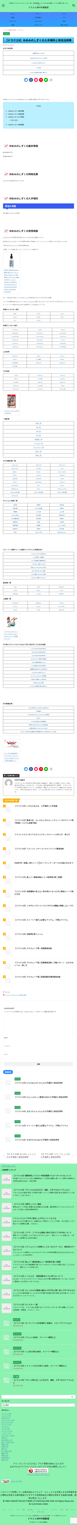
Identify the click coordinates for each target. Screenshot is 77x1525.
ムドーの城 (61, 511)
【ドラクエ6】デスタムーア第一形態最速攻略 (33, 948)
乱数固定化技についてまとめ (38, 53)
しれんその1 (62, 475)
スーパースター (61, 606)
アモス (62, 316)
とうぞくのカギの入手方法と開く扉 (38, 648)
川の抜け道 (61, 504)
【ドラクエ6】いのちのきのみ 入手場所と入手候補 (36, 806)
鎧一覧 (38, 427)
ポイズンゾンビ (15, 468)
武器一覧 (38, 423)
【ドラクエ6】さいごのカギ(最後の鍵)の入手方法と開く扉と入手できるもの (44, 1290)
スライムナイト (40, 339)
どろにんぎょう (15, 333)
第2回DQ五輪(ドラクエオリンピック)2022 (38, 728)
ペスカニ (62, 385)
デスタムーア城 (38, 532)
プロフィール (38, 25)
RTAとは (38, 717)
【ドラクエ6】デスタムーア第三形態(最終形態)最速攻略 (37, 977)
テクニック (13, 21)
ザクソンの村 (62, 388)
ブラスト (15, 475)
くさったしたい (40, 333)
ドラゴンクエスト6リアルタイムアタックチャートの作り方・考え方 (42, 834)
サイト (6, 1054)
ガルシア (38, 471)
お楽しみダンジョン (62, 532)
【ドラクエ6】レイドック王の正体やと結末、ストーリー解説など (40, 1366)
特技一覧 (38, 455)
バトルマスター (15, 602)
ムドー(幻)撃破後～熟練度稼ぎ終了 (38, 560)
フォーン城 (40, 385)
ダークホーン (15, 343)
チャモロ (38, 316)
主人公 (5, 237)
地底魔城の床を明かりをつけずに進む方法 (38, 669)
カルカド (62, 359)
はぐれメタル (63, 343)
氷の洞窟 (62, 521)
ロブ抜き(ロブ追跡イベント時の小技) (38, 679)
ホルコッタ (40, 382)
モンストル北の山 (15, 515)
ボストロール (15, 346)
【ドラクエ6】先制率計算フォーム (29, 934)
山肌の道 (15, 504)
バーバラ (26, 297)
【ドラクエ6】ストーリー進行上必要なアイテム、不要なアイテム (41, 920)
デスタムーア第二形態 (38, 492)
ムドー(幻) (38, 468)
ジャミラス (38, 475)
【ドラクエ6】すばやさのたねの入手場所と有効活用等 (37, 1140)
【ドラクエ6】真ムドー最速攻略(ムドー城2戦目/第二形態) (38, 877)
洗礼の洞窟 (38, 518)
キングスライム (40, 343)
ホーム (13, 14)
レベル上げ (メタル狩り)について (38, 62)
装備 (13, 25)
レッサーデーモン (15, 336)
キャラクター (38, 21)
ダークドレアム (15, 495)
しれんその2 (14, 478)
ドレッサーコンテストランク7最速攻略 (38, 675)
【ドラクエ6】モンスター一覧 (25, 1304)
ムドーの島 (38, 511)
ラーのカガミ (30, 301)
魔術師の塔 (15, 521)
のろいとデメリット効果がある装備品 (38, 658)
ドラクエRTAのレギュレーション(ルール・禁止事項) (38, 714)
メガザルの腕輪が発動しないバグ (38, 662)
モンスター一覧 (38, 447)
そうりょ (15, 590)
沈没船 (38, 521)
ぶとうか (38, 586)
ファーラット (15, 329)
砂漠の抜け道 (61, 515)
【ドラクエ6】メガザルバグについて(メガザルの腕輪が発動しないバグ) (44, 906)
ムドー (62, 468)
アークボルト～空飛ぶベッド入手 (38, 564)
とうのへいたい (15, 464)
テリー (15, 320)
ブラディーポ (15, 245)
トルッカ (16, 375)
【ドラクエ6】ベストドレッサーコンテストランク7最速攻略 (39, 849)
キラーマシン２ (40, 346)
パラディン (61, 602)
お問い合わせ (64, 25)
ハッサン (38, 313)
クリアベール (38, 362)
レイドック (62, 355)
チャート (38, 14)
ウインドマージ (63, 336)
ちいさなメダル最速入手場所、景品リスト (38, 72)
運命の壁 (62, 518)
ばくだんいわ (15, 339)
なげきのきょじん (14, 488)
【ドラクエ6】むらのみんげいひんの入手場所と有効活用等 (39, 1083)
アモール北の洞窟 (38, 508)
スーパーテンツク (39, 336)
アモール (15, 359)
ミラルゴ (62, 478)
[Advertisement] (38, 90)
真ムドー (15, 471)
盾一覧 (38, 431)
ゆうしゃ (15, 609)
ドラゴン (38, 609)
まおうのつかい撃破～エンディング (38, 577)
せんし (15, 586)
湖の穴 (15, 532)
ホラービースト (62, 464)
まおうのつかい (38, 482)
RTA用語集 (38, 711)
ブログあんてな (9, 1166)
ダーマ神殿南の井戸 (15, 518)
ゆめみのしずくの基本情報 (16, 111)
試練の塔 (38, 504)
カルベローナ (62, 362)
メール (7, 1046)
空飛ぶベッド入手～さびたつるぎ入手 (38, 567)
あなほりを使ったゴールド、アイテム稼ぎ (38, 58)
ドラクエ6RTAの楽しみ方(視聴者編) (38, 721)
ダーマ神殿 (38, 359)
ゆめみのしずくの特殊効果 (16, 114)
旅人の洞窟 (38, 515)
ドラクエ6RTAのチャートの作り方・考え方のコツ (38, 707)
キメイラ (63, 339)
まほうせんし (38, 602)
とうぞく (61, 590)
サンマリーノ (40, 375)
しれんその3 (38, 478)
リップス (40, 329)
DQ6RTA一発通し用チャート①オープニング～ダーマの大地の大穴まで (44, 863)
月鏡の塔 (9, 297)
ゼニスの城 (15, 366)
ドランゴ (38, 320)
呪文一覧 (38, 451)
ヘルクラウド (62, 482)
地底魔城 (15, 511)
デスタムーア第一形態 (14, 492)
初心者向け (38, 17)
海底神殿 (38, 525)
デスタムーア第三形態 (62, 492)
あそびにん (61, 593)
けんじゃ (15, 606)
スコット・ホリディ (62, 471)
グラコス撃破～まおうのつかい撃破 (38, 574)
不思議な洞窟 (15, 525)
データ (64, 14)
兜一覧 (38, 435)
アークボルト (16, 382)
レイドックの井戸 (61, 525)
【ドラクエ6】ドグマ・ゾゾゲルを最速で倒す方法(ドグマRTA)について (42, 1232)
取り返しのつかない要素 (39, 682)
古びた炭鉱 (61, 528)
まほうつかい (61, 586)
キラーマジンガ (15, 485)
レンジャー (38, 606)
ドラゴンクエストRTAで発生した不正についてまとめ (34, 1218)
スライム (63, 329)
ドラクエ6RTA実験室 (38, 7)
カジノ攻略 (38, 67)
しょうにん (38, 593)
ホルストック (62, 382)
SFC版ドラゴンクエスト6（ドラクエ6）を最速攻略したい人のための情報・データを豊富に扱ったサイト (38, 1515)
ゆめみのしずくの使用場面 (16, 124)
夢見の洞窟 (14, 120)
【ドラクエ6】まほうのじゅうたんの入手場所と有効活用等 (39, 1111)
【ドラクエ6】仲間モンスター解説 (27, 1204)
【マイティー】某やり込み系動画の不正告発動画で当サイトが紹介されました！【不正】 (38, 731)
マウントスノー (16, 388)
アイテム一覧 (38, 443)
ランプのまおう (63, 346)
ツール (64, 17)
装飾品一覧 (38, 439)
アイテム (7, 992)
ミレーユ (62, 313)
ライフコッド (15, 355)
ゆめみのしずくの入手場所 (16, 117)
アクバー (38, 488)
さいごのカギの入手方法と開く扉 (38, 655)
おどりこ (38, 590)
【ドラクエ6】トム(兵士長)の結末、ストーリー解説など (36, 1351)
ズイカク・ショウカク (62, 488)
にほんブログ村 (16, 1481)
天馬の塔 (38, 528)
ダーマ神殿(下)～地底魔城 (38, 557)
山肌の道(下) (15, 528)
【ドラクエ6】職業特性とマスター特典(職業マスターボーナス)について (42, 1176)
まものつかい (15, 593)
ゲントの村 (40, 378)
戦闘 (13, 17)
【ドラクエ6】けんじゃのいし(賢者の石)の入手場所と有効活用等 (41, 1097)
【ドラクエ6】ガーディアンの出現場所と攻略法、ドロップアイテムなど (42, 1323)
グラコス (15, 482)
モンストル (62, 378)
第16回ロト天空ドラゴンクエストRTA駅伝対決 (38, 724)
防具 (64, 21)
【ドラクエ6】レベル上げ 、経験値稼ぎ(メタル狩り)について (38, 1276)
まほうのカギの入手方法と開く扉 (38, 652)
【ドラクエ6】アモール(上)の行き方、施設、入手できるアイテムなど (41, 1190)
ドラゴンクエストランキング (38, 1475)
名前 (6, 1037)
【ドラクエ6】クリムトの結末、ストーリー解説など (34, 1337)
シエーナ (38, 355)
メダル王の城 (15, 362)
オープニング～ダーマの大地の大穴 (38, 553)
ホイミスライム (63, 333)
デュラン (62, 485)
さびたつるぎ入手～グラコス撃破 (38, 570)
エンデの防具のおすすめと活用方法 (38, 665)
